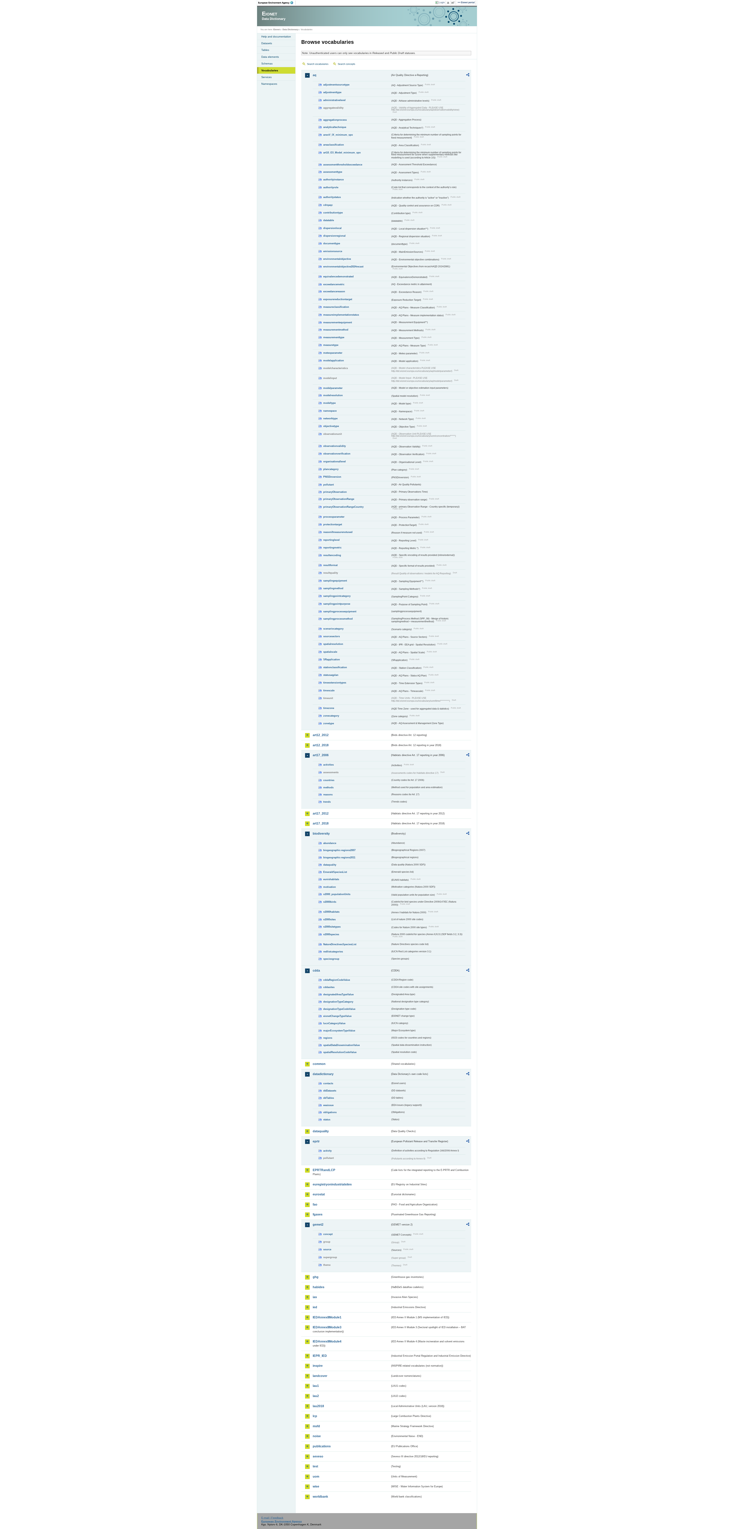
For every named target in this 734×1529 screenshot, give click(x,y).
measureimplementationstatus (341, 314)
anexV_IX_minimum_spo (338, 134)
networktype (330, 418)
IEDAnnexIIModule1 (327, 1317)
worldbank (320, 1496)
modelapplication (333, 360)
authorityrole (330, 187)
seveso (318, 1456)
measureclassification (336, 306)
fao (315, 1204)
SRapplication (331, 659)
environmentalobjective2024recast (343, 266)
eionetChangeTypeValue (337, 1016)
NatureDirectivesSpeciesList (339, 944)
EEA (277, 3)
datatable (328, 220)
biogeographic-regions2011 (339, 857)
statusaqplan (330, 675)
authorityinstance (333, 179)
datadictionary (323, 1074)
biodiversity (321, 833)
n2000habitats (331, 911)
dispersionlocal (332, 228)
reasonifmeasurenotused (337, 532)
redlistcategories (333, 951)
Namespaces (269, 83)
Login (442, 2)
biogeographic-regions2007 (339, 850)
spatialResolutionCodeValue (339, 1052)
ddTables (328, 1097)
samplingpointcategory (337, 596)
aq (314, 75)
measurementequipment (337, 322)
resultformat (330, 565)
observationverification (336, 453)
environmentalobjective (337, 258)
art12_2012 (321, 735)
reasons (328, 794)
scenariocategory (333, 628)
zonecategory (331, 715)
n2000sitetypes (332, 926)
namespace (330, 410)
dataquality (329, 864)
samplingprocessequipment (339, 611)
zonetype (328, 723)
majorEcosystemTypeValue (339, 1030)
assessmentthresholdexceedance (342, 164)
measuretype (330, 345)
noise (317, 1436)
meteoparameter (332, 352)
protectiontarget (332, 524)
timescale (329, 690)
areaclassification (333, 144)
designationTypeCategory (338, 1001)
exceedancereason (334, 291)
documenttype (331, 243)
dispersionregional (334, 235)
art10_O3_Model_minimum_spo (342, 152)
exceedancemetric (333, 284)
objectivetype (331, 426)
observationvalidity (334, 446)
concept (328, 1234)
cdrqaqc (328, 205)
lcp (315, 1416)
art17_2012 (321, 813)
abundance (329, 843)
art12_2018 (321, 745)
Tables (265, 49)
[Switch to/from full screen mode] (453, 3)
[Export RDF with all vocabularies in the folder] (467, 75)
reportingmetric (332, 547)
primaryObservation (335, 491)
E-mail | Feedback (272, 1517)
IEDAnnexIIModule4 (327, 1341)
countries (328, 780)
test (315, 1466)
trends (327, 801)
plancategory (331, 469)
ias (315, 1297)
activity (327, 1150)
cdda (316, 970)
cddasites (329, 987)
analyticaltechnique (334, 127)
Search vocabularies (317, 64)
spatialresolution (333, 644)
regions (327, 1037)
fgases (317, 1214)
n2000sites (329, 919)
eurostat (319, 1194)
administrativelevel (334, 100)
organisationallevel (334, 461)
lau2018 (318, 1406)
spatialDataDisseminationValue (341, 1045)
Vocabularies (269, 70)
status (326, 1119)
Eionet (276, 29)
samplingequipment (335, 580)
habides (318, 1287)
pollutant (328, 484)
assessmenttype (332, 171)
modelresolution (333, 395)
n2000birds (329, 901)
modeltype (329, 403)
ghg (315, 1277)
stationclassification (335, 667)
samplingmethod (333, 588)
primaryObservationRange (338, 499)
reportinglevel (331, 539)
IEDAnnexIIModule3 (327, 1327)
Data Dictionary (290, 29)
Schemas (267, 63)
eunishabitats (331, 879)
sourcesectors (331, 636)
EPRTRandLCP (324, 1170)
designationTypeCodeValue (339, 1009)
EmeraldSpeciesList (335, 872)
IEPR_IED (320, 1355)
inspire (318, 1365)
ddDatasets (329, 1090)
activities (328, 764)
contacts (328, 1083)
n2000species (331, 934)
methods (328, 787)
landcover (320, 1375)
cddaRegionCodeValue (336, 979)
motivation (329, 886)
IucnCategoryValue (334, 1023)
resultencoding (332, 555)
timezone (328, 708)
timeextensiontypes (334, 682)
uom (316, 1476)
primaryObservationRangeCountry (343, 506)
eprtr (316, 1141)
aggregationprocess (335, 119)
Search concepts (346, 64)
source (327, 1249)
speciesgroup (331, 958)
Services (266, 77)
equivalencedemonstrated (338, 276)
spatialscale (330, 651)
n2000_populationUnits (336, 894)
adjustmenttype (332, 92)
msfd (316, 1426)
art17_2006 (321, 755)
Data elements (270, 56)
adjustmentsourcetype (336, 84)
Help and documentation (276, 36)
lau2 (316, 1396)
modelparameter (333, 388)
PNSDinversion (332, 476)
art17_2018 (321, 823)
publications (322, 1446)
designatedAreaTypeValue (338, 994)
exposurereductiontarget (337, 299)
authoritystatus (332, 197)
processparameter (333, 516)
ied (315, 1307)
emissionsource (332, 251)
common (319, 1063)
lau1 (316, 1385)
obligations (330, 1112)
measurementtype (333, 337)
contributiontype (333, 212)
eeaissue (328, 1105)
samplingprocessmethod (338, 618)
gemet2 (318, 1224)
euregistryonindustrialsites (332, 1184)
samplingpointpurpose (336, 603)
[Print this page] (449, 3)
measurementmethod (335, 329)
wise (316, 1486)
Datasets (266, 43)
